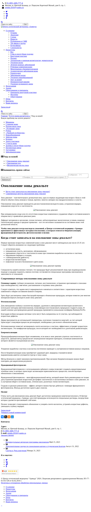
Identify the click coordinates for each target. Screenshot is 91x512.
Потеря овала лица (13, 126)
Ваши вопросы (12, 103)
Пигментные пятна (13, 148)
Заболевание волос (18, 75)
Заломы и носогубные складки (18, 146)
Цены (8, 99)
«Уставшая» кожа (13, 129)
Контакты (10, 101)
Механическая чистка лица (18, 165)
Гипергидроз (15, 73)
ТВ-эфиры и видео (18, 43)
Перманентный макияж (20, 82)
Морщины (10, 122)
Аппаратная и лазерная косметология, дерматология (31, 60)
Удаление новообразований (21, 77)
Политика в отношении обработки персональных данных (24, 483)
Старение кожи (12, 124)
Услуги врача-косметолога (19, 116)
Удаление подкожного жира (21, 84)
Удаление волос (16, 63)
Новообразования (13, 135)
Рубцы (8, 131)
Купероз (9, 139)
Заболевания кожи (13, 152)
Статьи (13, 37)
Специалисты (16, 48)
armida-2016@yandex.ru (14, 8)
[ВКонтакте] (2, 416)
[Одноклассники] (9, 416)
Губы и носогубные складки (21, 54)
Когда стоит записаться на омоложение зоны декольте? (28, 192)
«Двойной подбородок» (15, 133)
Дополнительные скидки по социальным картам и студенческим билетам (35, 446)
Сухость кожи (11, 143)
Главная (4, 116)
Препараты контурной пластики (23, 92)
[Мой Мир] (12, 416)
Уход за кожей (16, 80)
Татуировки (10, 150)
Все (11, 52)
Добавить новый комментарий (13, 412)
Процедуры (10, 50)
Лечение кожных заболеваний (22, 65)
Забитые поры (11, 137)
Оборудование (16, 97)
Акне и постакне (12, 141)
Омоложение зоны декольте (18, 161)
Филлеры (14, 95)
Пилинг (13, 58)
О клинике (10, 31)
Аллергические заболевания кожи (24, 71)
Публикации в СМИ (18, 41)
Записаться (5, 107)
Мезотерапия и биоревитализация (24, 69)
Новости (13, 39)
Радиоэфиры (15, 46)
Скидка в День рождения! (16, 451)
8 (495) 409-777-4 (15, 3)
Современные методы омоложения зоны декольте (26, 194)
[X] (5, 416)
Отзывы (13, 33)
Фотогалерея (11, 86)
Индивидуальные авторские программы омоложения (27, 442)
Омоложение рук (14, 163)
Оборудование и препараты (17, 90)
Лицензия (14, 35)
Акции (8, 88)
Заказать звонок (7, 435)
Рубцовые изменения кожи (21, 67)
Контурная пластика (18, 56)
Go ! (25, 24)
